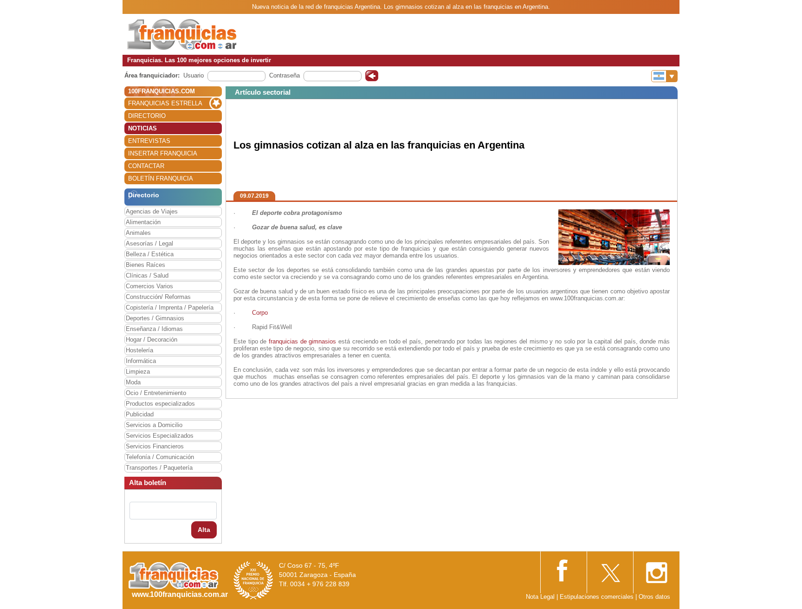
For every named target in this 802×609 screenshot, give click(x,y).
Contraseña (284, 75)
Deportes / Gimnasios (155, 318)
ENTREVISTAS (149, 140)
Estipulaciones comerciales (597, 596)
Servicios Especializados (160, 435)
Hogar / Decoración (151, 339)
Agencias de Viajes (152, 211)
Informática (141, 360)
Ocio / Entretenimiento (156, 392)
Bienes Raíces (145, 264)
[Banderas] (664, 76)
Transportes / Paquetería (159, 467)
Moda (133, 382)
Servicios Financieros (155, 446)
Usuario (193, 75)
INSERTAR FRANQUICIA (162, 153)
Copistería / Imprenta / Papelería (169, 307)
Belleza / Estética (150, 254)
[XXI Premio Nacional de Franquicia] (253, 580)
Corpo (260, 312)
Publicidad (140, 414)
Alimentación (143, 222)
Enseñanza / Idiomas (154, 328)
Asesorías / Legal (149, 243)
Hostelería (139, 350)
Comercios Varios (149, 286)
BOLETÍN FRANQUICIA (160, 178)
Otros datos (654, 596)
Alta (204, 529)
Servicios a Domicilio (154, 424)
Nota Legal (540, 596)
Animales (138, 232)
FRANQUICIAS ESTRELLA (165, 103)
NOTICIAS (142, 128)
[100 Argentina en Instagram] (656, 569)
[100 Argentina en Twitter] (610, 569)
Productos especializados (160, 403)
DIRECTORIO (147, 115)
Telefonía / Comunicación (160, 457)
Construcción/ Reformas (158, 296)
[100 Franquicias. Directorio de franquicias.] (182, 33)
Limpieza (138, 371)
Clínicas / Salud (147, 275)
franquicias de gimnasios (302, 341)
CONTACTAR (146, 165)
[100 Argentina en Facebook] (563, 569)
